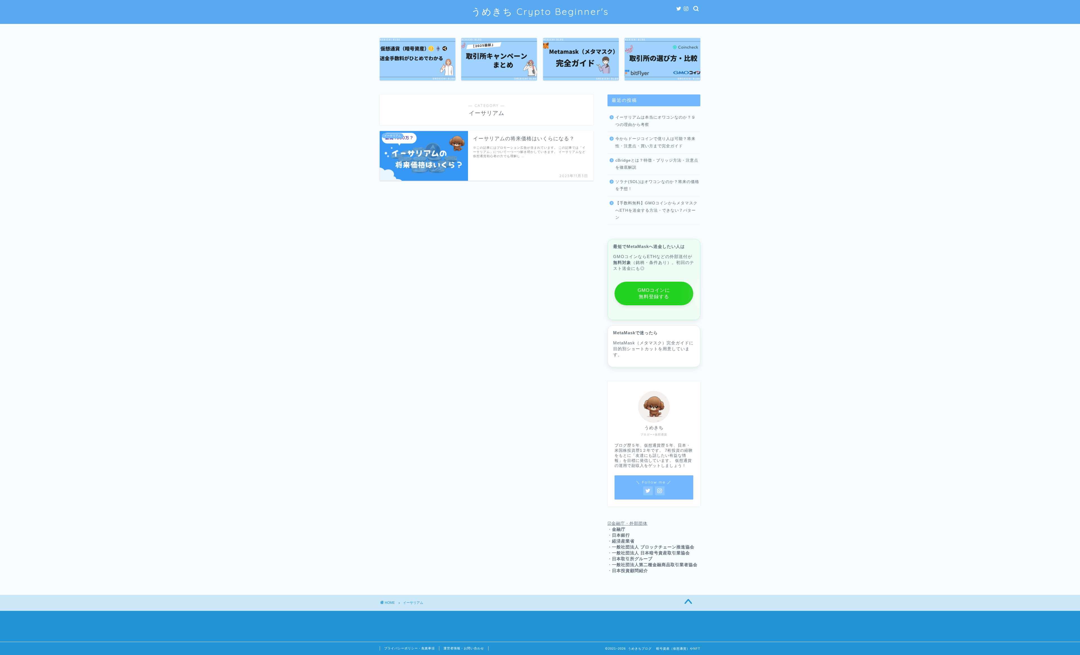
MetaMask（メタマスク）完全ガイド (651, 342)
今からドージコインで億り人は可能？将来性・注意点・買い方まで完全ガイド (655, 142)
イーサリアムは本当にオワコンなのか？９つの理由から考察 (655, 121)
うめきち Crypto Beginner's (540, 11)
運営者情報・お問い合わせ (464, 648)
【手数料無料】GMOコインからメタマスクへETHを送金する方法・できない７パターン (656, 210)
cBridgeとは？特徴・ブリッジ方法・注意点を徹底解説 (656, 164)
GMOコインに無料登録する (654, 293)
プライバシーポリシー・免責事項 (409, 648)
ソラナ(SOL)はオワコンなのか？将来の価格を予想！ (657, 185)
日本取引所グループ (632, 558)
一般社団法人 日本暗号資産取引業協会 (651, 552)
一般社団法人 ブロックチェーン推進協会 (653, 547)
